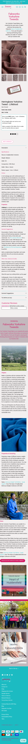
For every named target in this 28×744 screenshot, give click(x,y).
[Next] (24, 57)
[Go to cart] (25, 7)
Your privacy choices (7, 700)
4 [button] (16, 662)
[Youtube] (7, 675)
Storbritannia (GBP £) (7, 725)
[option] (14, 57)
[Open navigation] (2, 7)
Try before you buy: (7, 297)
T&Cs (3, 719)
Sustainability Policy (7, 716)
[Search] (22, 7)
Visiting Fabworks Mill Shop (9, 704)
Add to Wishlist (7, 141)
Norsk (16, 725)
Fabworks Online (14, 738)
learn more (14, 619)
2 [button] (14, 595)
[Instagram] (5, 675)
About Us (4, 684)
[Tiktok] (9, 675)
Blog (3, 706)
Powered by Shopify (6, 740)
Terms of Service (6, 695)
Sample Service (6, 693)
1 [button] (12, 595)
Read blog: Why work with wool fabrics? (13, 560)
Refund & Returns (6, 698)
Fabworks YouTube (6, 708)
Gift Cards (4, 710)
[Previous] (3, 57)
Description (5, 148)
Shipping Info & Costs (7, 691)
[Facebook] (2, 675)
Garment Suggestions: (8, 293)
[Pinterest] (12, 675)
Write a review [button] (14, 308)
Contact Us (4, 686)
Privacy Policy (5, 714)
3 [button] (15, 595)
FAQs (3, 689)
